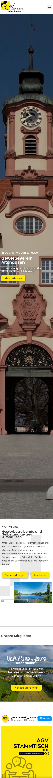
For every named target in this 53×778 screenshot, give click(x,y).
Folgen (46, 718)
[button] (49, 7)
